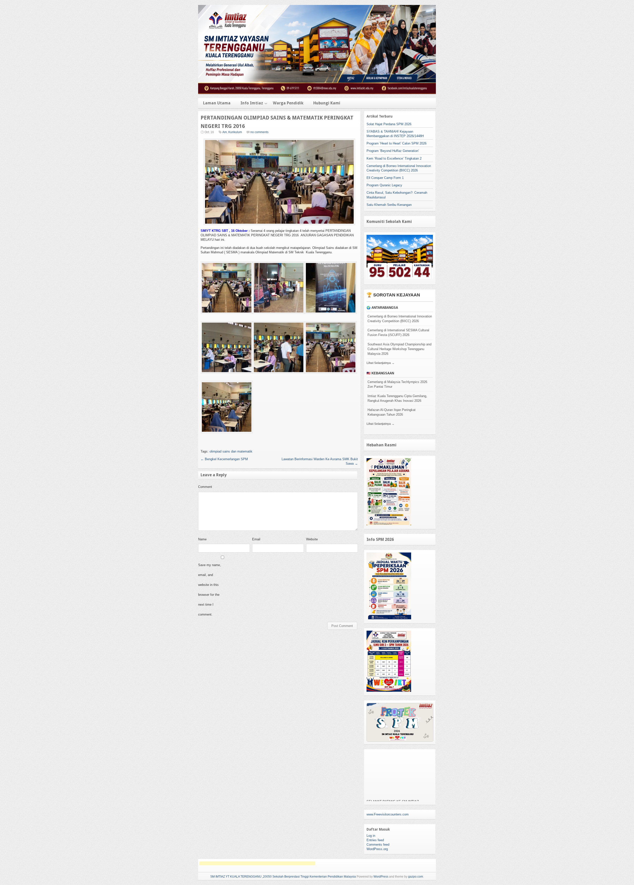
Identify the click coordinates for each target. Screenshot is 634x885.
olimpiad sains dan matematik (231, 451)
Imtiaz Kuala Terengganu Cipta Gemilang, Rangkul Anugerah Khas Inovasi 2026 (397, 398)
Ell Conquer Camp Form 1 (385, 178)
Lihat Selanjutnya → (381, 363)
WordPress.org (377, 849)
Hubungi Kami (326, 103)
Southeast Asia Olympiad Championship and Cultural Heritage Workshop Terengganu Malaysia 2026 (399, 349)
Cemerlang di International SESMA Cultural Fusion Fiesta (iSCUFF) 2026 (398, 332)
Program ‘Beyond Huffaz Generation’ (393, 151)
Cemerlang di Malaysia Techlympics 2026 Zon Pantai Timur (397, 384)
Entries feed (375, 840)
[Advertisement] (257, 863)
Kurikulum (235, 132)
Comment (205, 487)
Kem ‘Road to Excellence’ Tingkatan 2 (394, 158)
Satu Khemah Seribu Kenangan (389, 205)
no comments (259, 132)
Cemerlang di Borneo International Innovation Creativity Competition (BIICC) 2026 (400, 318)
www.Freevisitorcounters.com (388, 814)
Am (224, 132)
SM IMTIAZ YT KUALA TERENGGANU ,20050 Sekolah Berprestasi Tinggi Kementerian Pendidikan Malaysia (283, 876)
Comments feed (378, 844)
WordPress (380, 876)
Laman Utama (217, 103)
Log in (371, 835)
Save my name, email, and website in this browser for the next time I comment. (209, 589)
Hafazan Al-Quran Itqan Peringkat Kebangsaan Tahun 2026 (392, 412)
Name (202, 539)
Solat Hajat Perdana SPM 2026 (389, 124)
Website (312, 539)
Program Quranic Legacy (384, 185)
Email (256, 539)
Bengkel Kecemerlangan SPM (224, 459)
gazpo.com (415, 876)
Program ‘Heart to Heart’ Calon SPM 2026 (396, 143)
